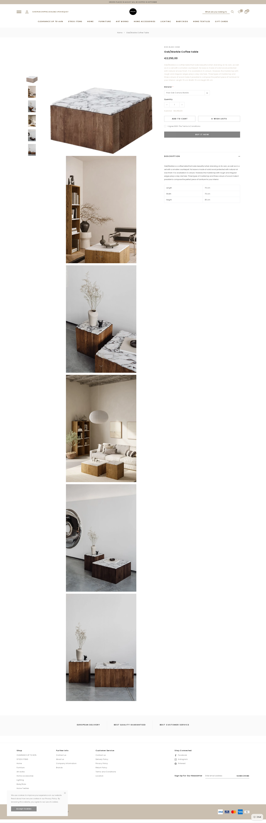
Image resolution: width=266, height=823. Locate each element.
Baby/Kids (21, 784)
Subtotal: (168, 111)
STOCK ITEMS (22, 759)
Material (168, 87)
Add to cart (180, 119)
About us (60, 759)
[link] (32, 77)
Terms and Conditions (106, 772)
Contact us (61, 755)
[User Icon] (27, 11)
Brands (59, 767)
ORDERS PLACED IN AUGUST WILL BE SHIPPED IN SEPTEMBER (133, 2)
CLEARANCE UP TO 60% (26, 755)
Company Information (66, 763)
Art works (21, 772)
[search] (232, 12)
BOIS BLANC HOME (172, 47)
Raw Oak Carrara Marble (177, 93)
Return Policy (101, 767)
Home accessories (25, 776)
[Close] (65, 792)
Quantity (168, 99)
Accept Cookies (23, 809)
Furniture (20, 767)
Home (119, 32)
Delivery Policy (102, 759)
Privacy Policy (102, 763)
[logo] (133, 11)
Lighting (20, 780)
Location (99, 776)
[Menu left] (19, 12)
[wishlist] (239, 11)
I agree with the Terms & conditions (183, 126)
